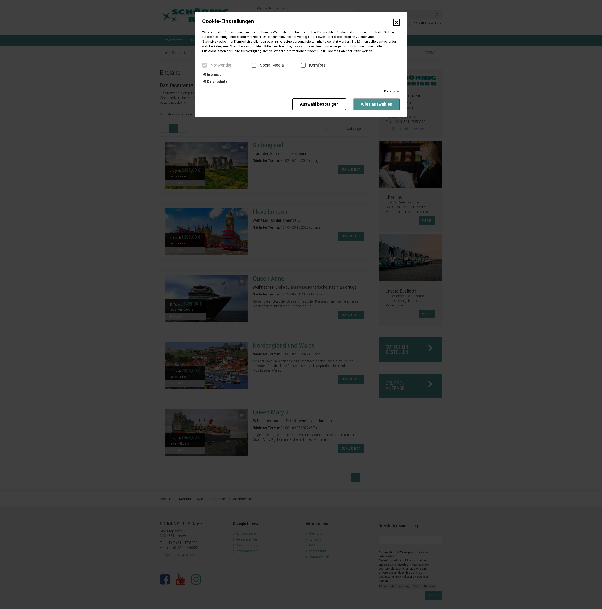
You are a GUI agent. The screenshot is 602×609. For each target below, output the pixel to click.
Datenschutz (216, 82)
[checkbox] (204, 65)
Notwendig (220, 65)
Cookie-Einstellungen (228, 21)
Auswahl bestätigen (319, 104)
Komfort (317, 65)
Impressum (215, 74)
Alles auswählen (376, 104)
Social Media (272, 65)
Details (389, 91)
